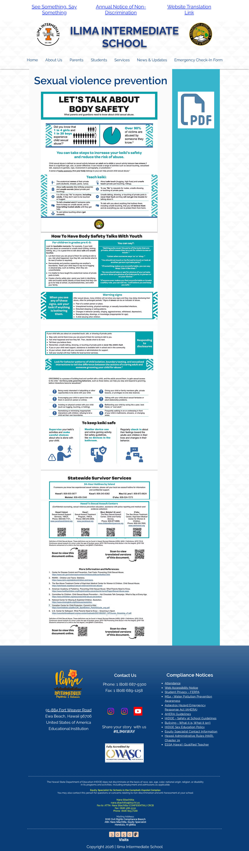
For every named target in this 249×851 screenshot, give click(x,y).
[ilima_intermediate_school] (110, 711)
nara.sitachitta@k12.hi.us (125, 802)
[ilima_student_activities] (124, 711)
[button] (76, 60)
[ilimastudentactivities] (138, 711)
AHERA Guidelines (178, 714)
